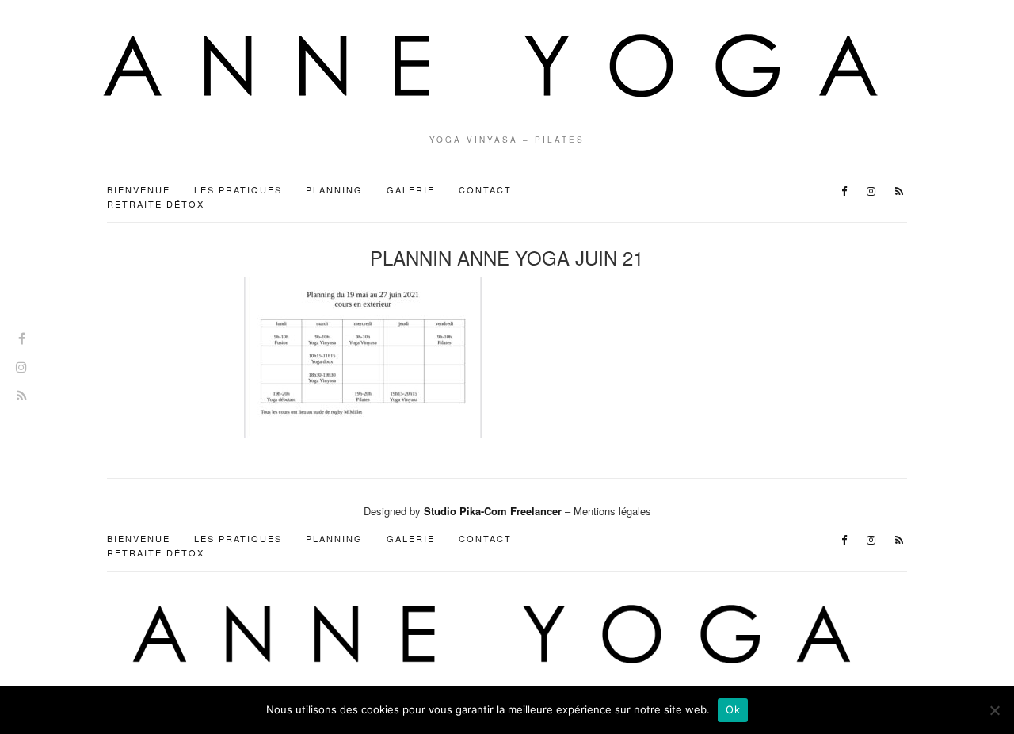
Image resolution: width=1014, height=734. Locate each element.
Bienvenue (138, 189)
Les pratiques (238, 189)
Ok (733, 709)
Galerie (411, 189)
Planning (334, 189)
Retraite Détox (155, 203)
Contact (485, 189)
